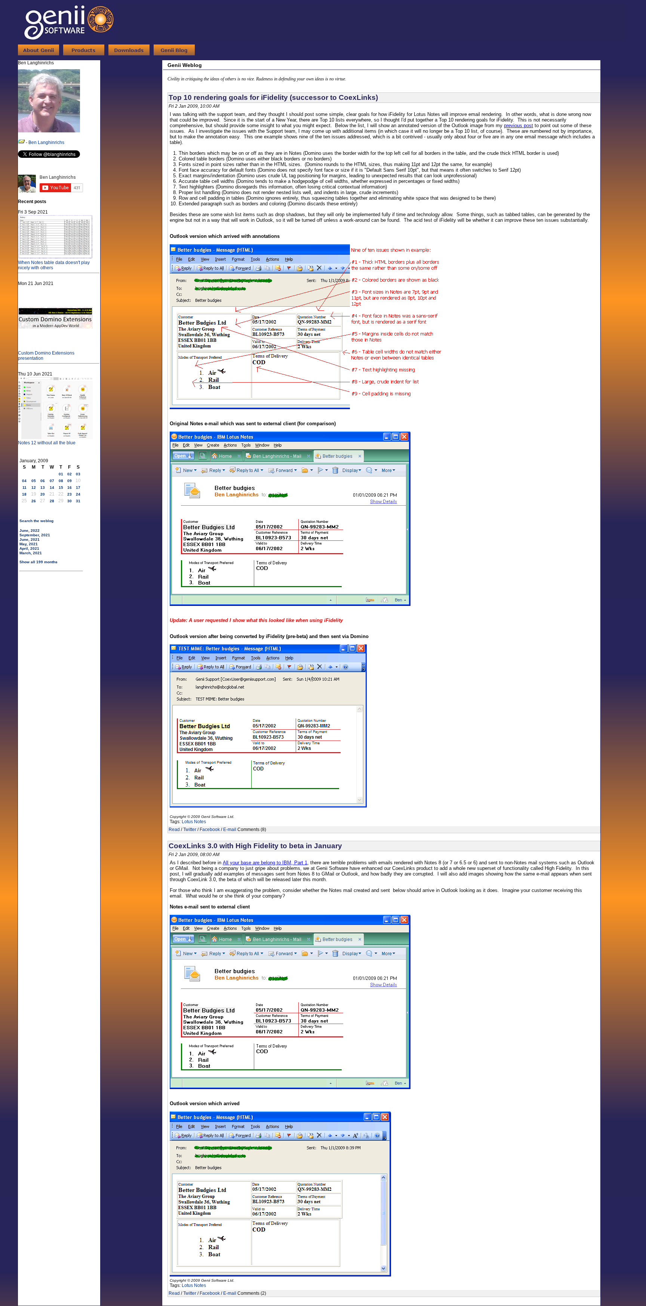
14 (52, 487)
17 (78, 487)
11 (24, 487)
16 (69, 487)
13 (42, 487)
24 (78, 494)
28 (52, 501)
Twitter (189, 829)
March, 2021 (30, 553)
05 (33, 481)
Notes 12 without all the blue (47, 442)
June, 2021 (29, 539)
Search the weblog (36, 521)
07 (52, 481)
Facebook (210, 829)
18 (24, 494)
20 (42, 494)
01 (61, 474)
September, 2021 (34, 535)
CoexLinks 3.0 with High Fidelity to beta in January (255, 846)
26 (33, 501)
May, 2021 (28, 544)
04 (24, 481)
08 (61, 481)
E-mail (229, 829)
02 (69, 474)
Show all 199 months (38, 562)
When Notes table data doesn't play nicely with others (54, 265)
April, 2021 (29, 548)
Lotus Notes (194, 821)
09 (69, 481)
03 (78, 474)
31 (78, 501)
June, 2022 (29, 530)
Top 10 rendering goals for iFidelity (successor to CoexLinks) (273, 97)
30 (69, 501)
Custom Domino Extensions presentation (46, 355)
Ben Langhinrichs (46, 142)
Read (174, 829)
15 (61, 487)
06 (42, 481)
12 (33, 487)
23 (69, 494)
